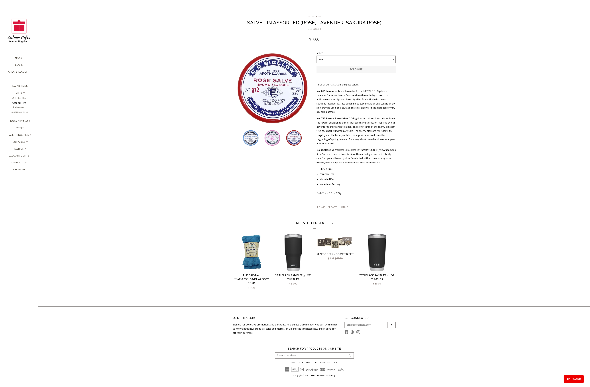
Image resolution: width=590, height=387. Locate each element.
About (309, 363)
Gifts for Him (19, 102)
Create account (19, 71)
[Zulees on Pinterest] (352, 332)
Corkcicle (19, 142)
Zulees (312, 375)
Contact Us (19, 162)
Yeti (19, 128)
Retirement (19, 107)
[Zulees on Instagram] (358, 332)
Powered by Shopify (326, 375)
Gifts (19, 92)
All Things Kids (19, 135)
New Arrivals (19, 86)
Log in (19, 65)
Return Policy (322, 363)
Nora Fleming (19, 121)
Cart (20, 58)
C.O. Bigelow (314, 28)
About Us (19, 169)
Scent (320, 53)
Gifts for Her (19, 98)
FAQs (335, 363)
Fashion (19, 148)
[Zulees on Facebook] (346, 332)
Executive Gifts (19, 112)
